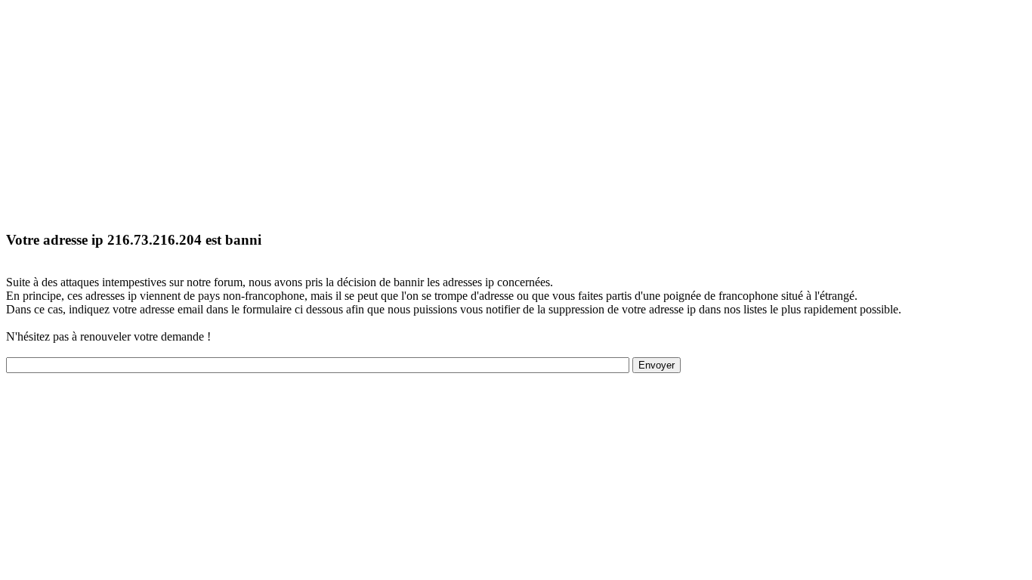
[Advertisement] (459, 112)
